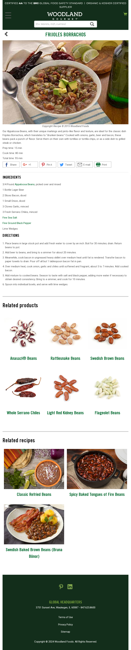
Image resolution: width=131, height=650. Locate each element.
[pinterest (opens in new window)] (61, 588)
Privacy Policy (65, 624)
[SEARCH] (92, 24)
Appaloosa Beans (25, 184)
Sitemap (65, 631)
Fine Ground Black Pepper (17, 223)
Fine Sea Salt (10, 217)
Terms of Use (65, 617)
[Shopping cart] (125, 13)
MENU (8, 14)
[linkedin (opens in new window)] (70, 588)
